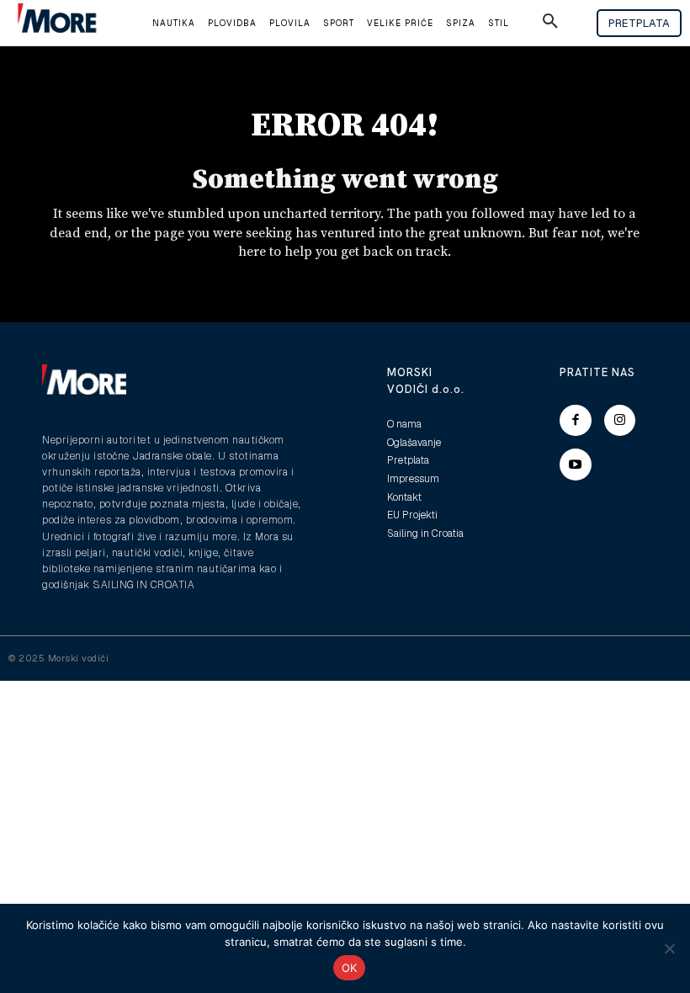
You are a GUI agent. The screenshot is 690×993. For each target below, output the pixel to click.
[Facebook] (576, 421)
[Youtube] (576, 465)
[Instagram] (620, 421)
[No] (669, 948)
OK (350, 967)
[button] (550, 23)
